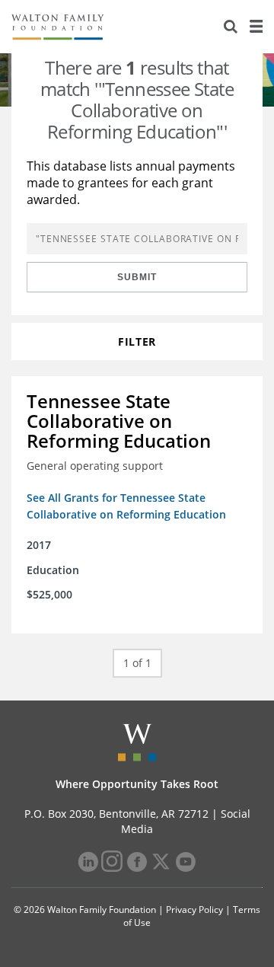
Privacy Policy (194, 909)
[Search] (230, 27)
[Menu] (256, 27)
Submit (137, 277)
